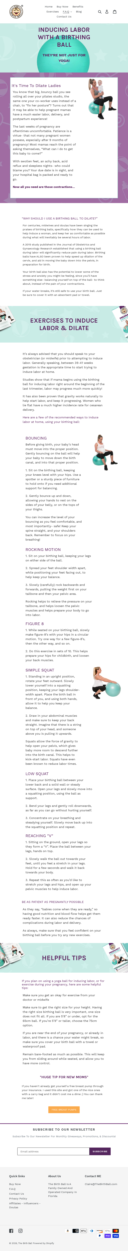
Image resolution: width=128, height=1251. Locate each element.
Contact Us (16, 1193)
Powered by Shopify (43, 1243)
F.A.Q (12, 1188)
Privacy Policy (18, 1198)
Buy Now (15, 1184)
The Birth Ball (25, 1243)
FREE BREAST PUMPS (64, 1109)
